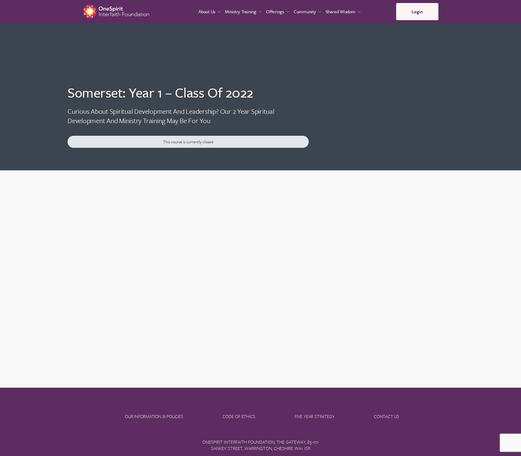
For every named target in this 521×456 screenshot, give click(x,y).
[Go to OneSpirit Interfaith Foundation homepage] (116, 11)
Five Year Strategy (314, 416)
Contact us (386, 416)
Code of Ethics (239, 416)
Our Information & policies (154, 416)
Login (417, 11)
